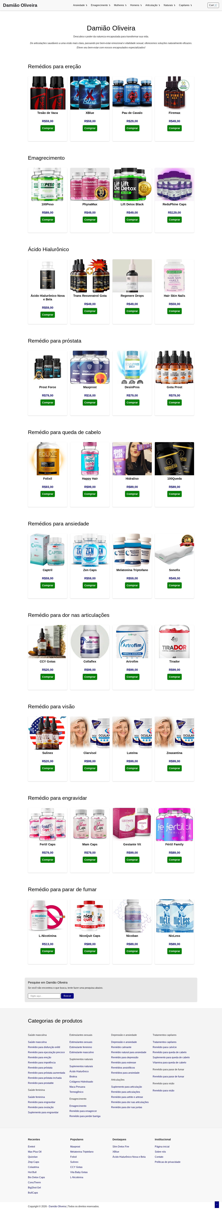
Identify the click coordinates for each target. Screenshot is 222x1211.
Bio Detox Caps (36, 1177)
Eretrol (31, 1146)
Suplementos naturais (81, 1066)
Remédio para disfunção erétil (44, 1047)
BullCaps (33, 1192)
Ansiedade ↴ (80, 5)
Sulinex (74, 1162)
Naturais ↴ (169, 5)
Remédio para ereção (39, 1057)
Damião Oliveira (20, 5)
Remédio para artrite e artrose (127, 1097)
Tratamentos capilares (164, 1042)
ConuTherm (34, 1182)
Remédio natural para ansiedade (128, 1052)
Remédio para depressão (124, 1057)
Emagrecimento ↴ (100, 5)
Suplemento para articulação (126, 1087)
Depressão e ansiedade (124, 1042)
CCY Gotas (76, 1167)
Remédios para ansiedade (125, 1073)
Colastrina (33, 1167)
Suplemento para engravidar (43, 1112)
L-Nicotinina (76, 1177)
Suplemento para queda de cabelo (171, 1057)
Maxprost (75, 1146)
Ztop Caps (33, 1162)
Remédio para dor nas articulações (130, 1102)
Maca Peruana (77, 1087)
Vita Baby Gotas (79, 1172)
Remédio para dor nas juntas (126, 1107)
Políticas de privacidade (167, 1162)
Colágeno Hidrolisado (81, 1081)
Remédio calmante (121, 1047)
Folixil (73, 1157)
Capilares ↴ (185, 5)
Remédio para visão (163, 1090)
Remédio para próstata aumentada (46, 1073)
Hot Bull (32, 1172)
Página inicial (162, 1146)
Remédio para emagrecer (83, 1111)
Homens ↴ (136, 5)
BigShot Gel (34, 1187)
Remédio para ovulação (41, 1107)
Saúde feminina (36, 1097)
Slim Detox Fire (121, 1146)
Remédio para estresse (123, 1062)
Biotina (73, 1076)
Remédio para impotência (42, 1062)
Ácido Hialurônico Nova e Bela (129, 1157)
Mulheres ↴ (120, 5)
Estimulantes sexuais (80, 1042)
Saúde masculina (37, 1042)
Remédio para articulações (125, 1092)
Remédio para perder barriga (84, 1116)
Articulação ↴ (152, 5)
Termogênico (76, 1092)
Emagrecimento (77, 1106)
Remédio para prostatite (41, 1083)
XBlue (116, 1151)
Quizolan (33, 1157)
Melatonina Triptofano (81, 1151)
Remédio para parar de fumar (168, 1076)
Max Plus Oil (35, 1151)
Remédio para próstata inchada (45, 1078)
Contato (159, 1157)
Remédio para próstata (40, 1067)
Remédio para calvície (165, 1047)
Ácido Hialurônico (79, 1071)
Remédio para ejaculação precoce (46, 1052)
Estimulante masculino (81, 1052)
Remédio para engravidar (41, 1102)
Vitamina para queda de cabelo (169, 1062)
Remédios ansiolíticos (123, 1067)
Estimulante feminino (80, 1047)
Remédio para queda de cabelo (170, 1052)
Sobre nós (160, 1151)
